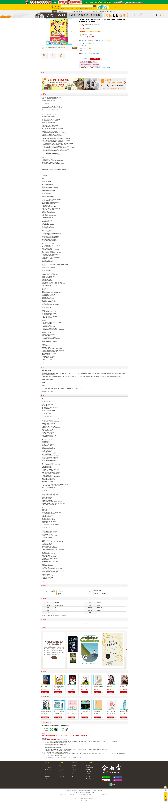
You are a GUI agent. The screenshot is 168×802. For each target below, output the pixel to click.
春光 (85, 48)
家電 (97, 11)
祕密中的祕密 (44, 686)
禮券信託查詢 (61, 773)
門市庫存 (103, 67)
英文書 (73, 11)
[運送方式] (165, 799)
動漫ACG (64, 11)
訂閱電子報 (61, 771)
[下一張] (71, 31)
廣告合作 (88, 769)
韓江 (68, 8)
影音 (111, 11)
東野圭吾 (71, 8)
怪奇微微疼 (70, 686)
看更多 (74, 47)
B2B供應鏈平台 (89, 778)
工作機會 (47, 773)
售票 (114, 11)
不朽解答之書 (76, 8)
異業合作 (88, 765)
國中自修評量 (63, 8)
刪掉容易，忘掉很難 (98, 686)
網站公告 (74, 776)
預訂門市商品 (98, 67)
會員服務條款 (61, 776)
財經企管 (90, 40)
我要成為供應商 (89, 767)
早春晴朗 (82, 8)
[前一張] (47, 31)
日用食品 (107, 11)
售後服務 (74, 771)
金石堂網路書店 (48, 767)
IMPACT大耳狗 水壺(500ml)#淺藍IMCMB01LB (124, 713)
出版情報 (47, 771)
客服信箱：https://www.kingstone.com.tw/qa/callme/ (84, 796)
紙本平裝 (81, 24)
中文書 (59, 11)
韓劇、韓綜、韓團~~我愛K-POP (93, 53)
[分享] (165, 796)
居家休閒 (102, 11)
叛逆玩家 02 (122, 686)
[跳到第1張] (70, 43)
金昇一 (84, 43)
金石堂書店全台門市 (49, 769)
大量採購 (108, 67)
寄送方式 (74, 769)
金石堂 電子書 (88, 24)
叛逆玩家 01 (109, 686)
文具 (84, 11)
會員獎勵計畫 (61, 769)
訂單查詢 (60, 767)
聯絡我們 (74, 773)
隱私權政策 (47, 776)
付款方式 (74, 767)
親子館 (69, 11)
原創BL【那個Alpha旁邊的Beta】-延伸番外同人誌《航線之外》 (111, 713)
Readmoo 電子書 (97, 24)
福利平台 (88, 776)
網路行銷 (104, 40)
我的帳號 (60, 765)
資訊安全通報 (48, 778)
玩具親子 (89, 11)
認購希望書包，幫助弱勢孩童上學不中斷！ (90, 31)
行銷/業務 (97, 40)
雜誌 (77, 11)
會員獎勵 (55, 11)
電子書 (80, 11)
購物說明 (74, 765)
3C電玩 (93, 11)
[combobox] (77, 6)
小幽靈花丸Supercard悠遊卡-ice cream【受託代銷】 (72, 713)
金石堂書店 (47, 765)
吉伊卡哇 (90, 8)
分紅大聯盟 (88, 771)
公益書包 (86, 8)
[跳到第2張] (71, 43)
